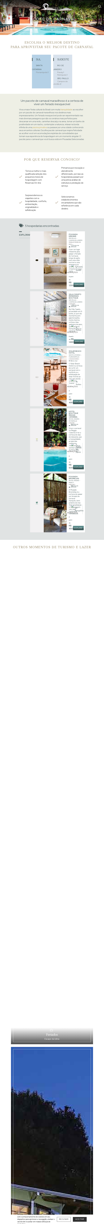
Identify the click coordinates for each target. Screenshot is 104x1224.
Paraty (60, 72)
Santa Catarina (74, 355)
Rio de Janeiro (74, 419)
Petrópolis (62, 75)
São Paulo (63, 78)
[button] (46, 260)
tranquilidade (66, 109)
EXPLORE (79, 285)
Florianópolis (42, 72)
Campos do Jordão (60, 82)
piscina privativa (39, 127)
